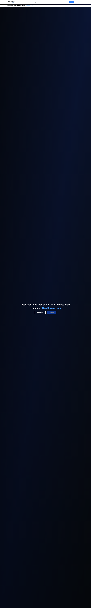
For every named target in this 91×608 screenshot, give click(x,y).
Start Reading (40, 312)
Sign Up (52, 312)
